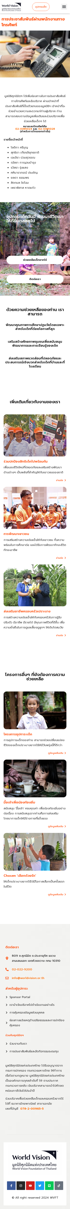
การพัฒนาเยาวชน (16, 533)
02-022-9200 (22, 969)
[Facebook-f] (11, 1185)
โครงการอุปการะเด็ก (18, 734)
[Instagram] (21, 1185)
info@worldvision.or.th (28, 978)
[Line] (49, 1185)
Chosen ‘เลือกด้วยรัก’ (20, 875)
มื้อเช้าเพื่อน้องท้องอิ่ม (19, 802)
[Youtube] (30, 1185)
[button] (64, 7)
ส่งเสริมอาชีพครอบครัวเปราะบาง (27, 611)
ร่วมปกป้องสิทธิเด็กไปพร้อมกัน (26, 461)
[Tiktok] (59, 1185)
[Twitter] (40, 1185)
